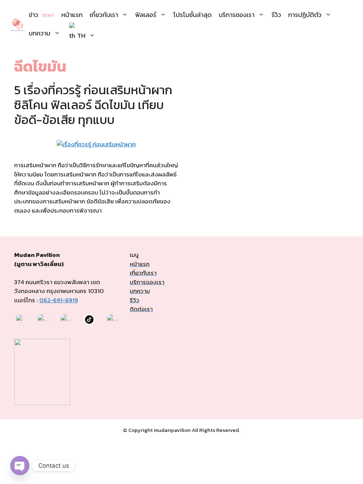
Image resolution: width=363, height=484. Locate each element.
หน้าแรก (72, 14)
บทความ (39, 33)
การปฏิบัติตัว (305, 14)
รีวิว (276, 14)
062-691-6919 (58, 300)
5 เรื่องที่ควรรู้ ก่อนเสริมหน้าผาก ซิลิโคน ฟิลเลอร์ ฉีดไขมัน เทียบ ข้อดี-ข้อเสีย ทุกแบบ (93, 104)
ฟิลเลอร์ (145, 14)
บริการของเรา (237, 14)
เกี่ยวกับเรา (104, 14)
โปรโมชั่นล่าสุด (192, 14)
